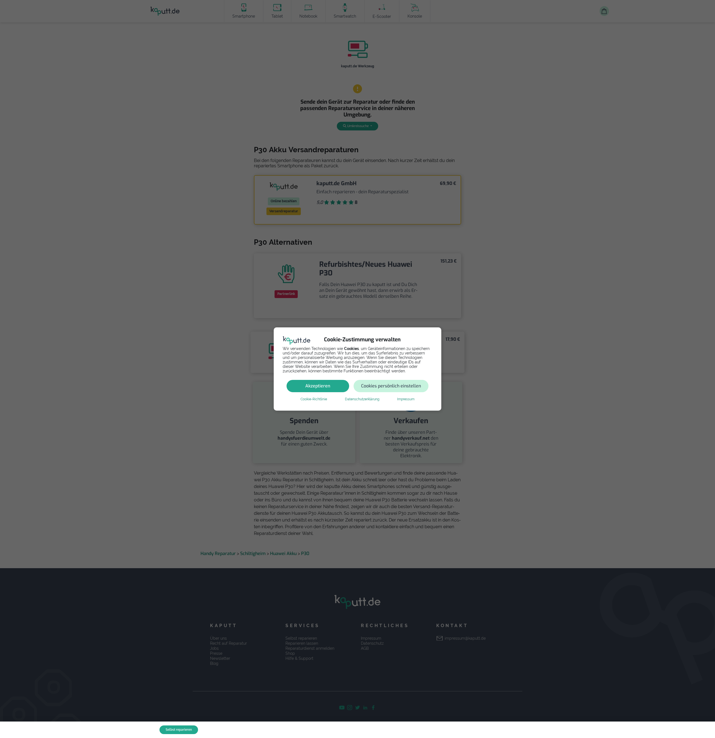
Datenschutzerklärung (362, 399)
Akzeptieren (317, 386)
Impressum (405, 399)
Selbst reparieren (179, 729)
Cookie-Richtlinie (314, 399)
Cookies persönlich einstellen (391, 386)
